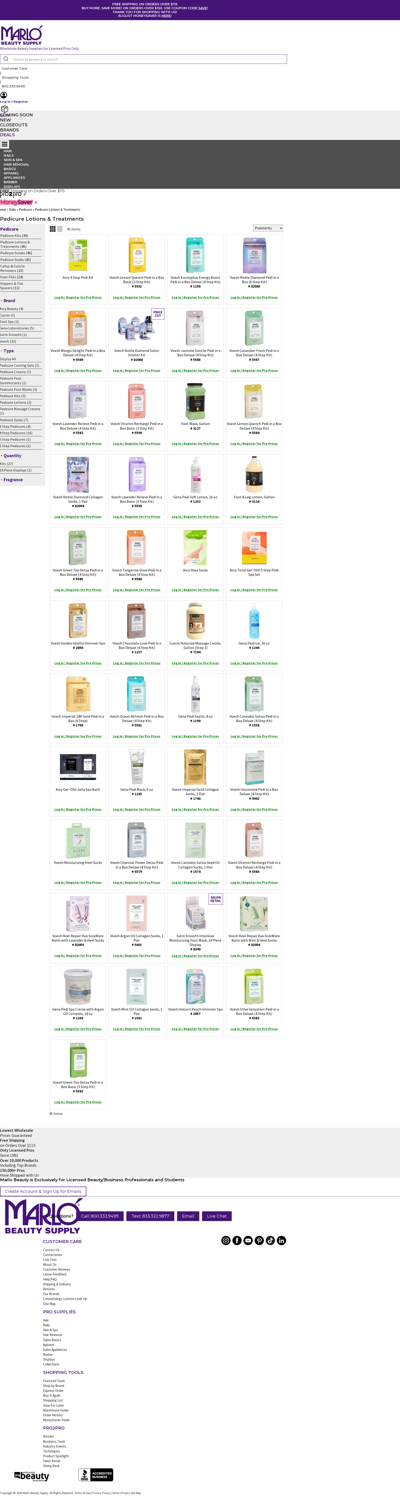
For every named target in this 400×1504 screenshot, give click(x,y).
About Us (49, 1264)
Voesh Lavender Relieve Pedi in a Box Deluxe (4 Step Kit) (78, 428)
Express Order (53, 1390)
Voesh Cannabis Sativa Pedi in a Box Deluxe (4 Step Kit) (254, 720)
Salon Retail (51, 1461)
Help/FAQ (50, 1279)
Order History (53, 1415)
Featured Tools (54, 1381)
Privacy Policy (101, 1493)
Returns (49, 1289)
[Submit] (5, 59)
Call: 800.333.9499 (100, 1216)
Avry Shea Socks (195, 570)
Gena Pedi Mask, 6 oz (136, 791)
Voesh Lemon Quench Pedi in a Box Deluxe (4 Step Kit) (254, 428)
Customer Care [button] (14, 68)
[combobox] (143, 59)
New (5, 120)
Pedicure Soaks (12, 259)
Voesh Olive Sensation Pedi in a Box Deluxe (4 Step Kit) (254, 1013)
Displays (12, 187)
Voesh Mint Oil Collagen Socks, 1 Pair (136, 1013)
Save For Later (53, 1405)
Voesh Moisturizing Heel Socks (78, 862)
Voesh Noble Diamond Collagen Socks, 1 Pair (78, 501)
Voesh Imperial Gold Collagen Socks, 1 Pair (195, 793)
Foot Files (8, 277)
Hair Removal (52, 1335)
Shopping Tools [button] (15, 77)
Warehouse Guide (56, 1410)
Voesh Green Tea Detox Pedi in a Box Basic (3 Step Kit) (78, 1086)
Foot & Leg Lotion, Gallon (254, 499)
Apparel (48, 1345)
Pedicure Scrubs (12, 253)
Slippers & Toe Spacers (11, 285)
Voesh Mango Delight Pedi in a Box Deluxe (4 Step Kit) (78, 355)
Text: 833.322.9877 (150, 1216)
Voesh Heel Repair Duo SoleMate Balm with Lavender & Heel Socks (78, 940)
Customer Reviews (56, 1269)
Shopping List (53, 1400)
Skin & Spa (50, 1330)
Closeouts (14, 124)
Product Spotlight (56, 1456)
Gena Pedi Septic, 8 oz (195, 718)
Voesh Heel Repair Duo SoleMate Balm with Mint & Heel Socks (254, 940)
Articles (48, 1436)
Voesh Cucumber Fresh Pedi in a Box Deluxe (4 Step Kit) (254, 355)
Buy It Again (51, 1395)
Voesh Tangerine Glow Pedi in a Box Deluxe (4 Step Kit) (136, 574)
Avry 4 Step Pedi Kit (78, 277)
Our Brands (51, 1294)
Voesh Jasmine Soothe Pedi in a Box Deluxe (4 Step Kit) (195, 355)
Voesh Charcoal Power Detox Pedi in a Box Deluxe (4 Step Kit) (136, 867)
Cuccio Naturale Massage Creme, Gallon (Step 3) (195, 647)
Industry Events (54, 1446)
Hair (46, 1320)
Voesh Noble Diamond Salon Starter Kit (136, 355)
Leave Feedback (55, 1274)
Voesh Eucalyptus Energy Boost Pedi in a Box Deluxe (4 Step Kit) (195, 281)
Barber (48, 1354)
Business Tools (54, 1441)
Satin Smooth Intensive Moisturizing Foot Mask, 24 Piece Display (195, 942)
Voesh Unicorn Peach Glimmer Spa (195, 1011)
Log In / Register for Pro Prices (78, 297)
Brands (9, 130)
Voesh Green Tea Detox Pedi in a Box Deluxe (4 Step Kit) (78, 574)
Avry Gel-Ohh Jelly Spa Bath (78, 789)
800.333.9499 (13, 86)
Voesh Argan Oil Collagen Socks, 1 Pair (136, 940)
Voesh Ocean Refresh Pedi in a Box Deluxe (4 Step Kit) (137, 720)
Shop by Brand (53, 1385)
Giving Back (51, 1466)
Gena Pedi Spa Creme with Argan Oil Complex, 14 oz (78, 1013)
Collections (51, 1364)
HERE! (167, 16)
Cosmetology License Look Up (65, 1298)
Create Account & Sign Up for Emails (43, 1191)
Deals (7, 134)
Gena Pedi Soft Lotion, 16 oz (195, 499)
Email (188, 1216)
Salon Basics (52, 1340)
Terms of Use (82, 1493)
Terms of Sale (120, 1493)
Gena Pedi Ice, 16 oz (254, 645)
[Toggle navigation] (4, 144)
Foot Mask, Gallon (195, 425)
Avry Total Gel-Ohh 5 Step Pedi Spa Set (254, 572)
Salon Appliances (55, 1349)
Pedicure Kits (10, 235)
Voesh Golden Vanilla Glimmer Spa (78, 645)
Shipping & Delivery (57, 1284)
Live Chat (217, 1216)
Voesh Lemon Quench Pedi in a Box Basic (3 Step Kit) (136, 281)
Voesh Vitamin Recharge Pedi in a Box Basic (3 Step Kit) (137, 428)
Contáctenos (52, 1255)
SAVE (202, 8)
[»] (11, 196)
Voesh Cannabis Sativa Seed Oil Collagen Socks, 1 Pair (195, 867)
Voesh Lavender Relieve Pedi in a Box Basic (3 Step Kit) (136, 501)
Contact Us (51, 1250)
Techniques (51, 1451)
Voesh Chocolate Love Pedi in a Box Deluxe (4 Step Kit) (136, 647)
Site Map (49, 1304)
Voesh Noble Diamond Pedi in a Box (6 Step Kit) (254, 281)
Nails (46, 1325)
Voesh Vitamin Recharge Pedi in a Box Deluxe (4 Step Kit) (254, 867)
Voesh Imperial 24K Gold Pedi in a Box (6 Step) (78, 720)
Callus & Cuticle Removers (12, 268)
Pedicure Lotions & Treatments (15, 244)
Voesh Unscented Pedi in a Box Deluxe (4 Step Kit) (254, 793)
